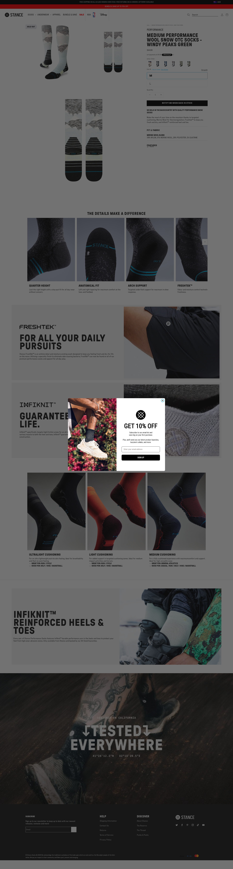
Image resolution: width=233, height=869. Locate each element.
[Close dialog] (162, 400)
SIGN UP (140, 457)
